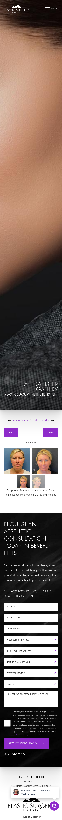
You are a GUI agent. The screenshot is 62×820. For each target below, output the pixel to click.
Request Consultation (24, 743)
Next (50, 432)
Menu (54, 8)
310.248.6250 (15, 754)
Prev (11, 432)
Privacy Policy (22, 735)
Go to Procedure (41, 420)
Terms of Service (39, 735)
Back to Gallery (19, 420)
